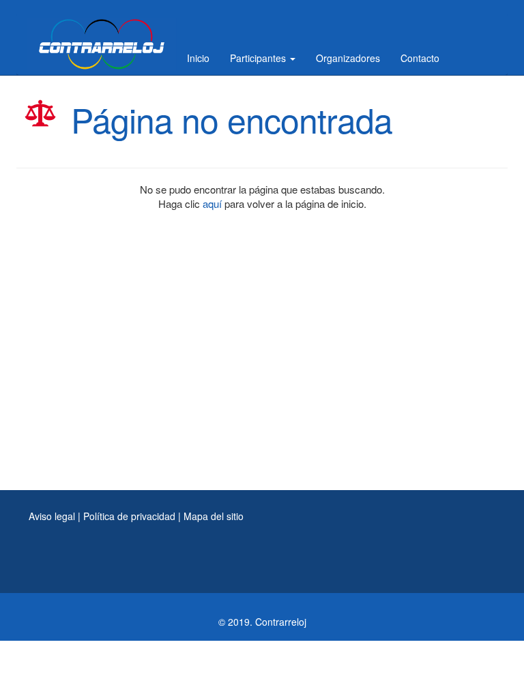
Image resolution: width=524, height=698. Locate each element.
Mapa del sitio (214, 516)
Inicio (198, 58)
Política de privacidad (129, 516)
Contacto (420, 58)
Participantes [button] (259, 58)
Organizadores (348, 58)
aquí (212, 203)
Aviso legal (52, 516)
